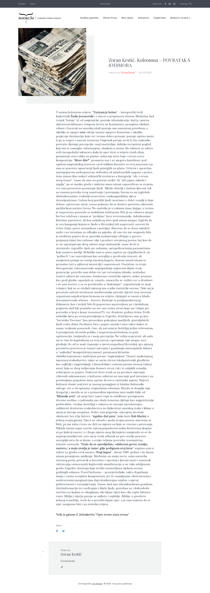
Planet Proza (110, 17)
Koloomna (143, 17)
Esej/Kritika (160, 17)
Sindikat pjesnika (89, 17)
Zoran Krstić (128, 72)
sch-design (97, 584)
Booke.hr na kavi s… (181, 17)
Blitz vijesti (127, 17)
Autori (33, 3)
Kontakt (21, 3)
